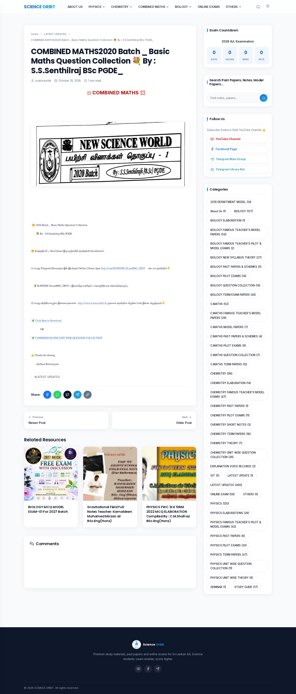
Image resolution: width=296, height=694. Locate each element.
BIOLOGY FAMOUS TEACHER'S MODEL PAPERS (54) (235, 232)
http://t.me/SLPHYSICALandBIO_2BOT (123, 268)
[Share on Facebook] (47, 395)
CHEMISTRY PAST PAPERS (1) (229, 406)
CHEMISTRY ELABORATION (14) (230, 383)
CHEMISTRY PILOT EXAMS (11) (229, 415)
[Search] (263, 98)
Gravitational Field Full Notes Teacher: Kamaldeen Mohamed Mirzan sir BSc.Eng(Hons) (109, 514)
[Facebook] (148, 669)
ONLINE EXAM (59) (222, 494)
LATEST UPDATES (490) (226, 485)
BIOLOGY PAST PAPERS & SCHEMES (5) (235, 266)
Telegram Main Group (231, 159)
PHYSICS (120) (219, 503)
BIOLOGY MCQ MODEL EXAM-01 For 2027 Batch (48, 509)
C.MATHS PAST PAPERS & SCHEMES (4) (236, 336)
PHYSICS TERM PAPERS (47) (228, 554)
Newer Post (37, 420)
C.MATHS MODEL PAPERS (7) (229, 327)
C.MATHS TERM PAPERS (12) (228, 364)
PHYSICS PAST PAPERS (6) (227, 535)
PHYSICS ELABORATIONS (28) (229, 513)
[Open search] (258, 7)
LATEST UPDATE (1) (240, 475)
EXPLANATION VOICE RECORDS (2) (233, 466)
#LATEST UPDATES (47, 377)
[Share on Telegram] (77, 395)
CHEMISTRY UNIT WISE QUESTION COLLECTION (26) (233, 455)
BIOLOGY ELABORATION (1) (227, 220)
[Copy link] (88, 395)
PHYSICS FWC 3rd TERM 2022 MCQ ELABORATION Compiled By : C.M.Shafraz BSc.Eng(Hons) (168, 514)
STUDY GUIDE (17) (246, 587)
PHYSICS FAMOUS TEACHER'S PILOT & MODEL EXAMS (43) (235, 524)
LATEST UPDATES (55, 34)
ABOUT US (75, 6)
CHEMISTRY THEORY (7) (226, 443)
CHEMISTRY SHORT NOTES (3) (230, 424)
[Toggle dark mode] (268, 7)
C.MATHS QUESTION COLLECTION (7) (235, 355)
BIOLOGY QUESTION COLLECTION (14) (235, 285)
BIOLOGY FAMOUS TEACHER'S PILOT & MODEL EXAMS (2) (235, 246)
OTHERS (232, 6)
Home (34, 34)
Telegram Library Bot (230, 169)
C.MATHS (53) (219, 304)
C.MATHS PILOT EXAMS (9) (228, 345)
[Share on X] (67, 395)
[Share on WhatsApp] (57, 395)
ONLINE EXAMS (209, 6)
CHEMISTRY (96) (221, 373)
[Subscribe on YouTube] (138, 669)
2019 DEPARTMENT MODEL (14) (230, 202)
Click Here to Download (48, 320)
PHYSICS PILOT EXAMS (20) (228, 545)
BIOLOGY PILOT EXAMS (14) (228, 276)
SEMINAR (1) (218, 587)
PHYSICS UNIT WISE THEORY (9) (231, 577)
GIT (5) (214, 475)
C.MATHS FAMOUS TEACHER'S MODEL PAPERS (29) (235, 315)
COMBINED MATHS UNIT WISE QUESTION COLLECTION (68, 338)
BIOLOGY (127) (243, 211)
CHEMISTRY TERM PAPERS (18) (230, 434)
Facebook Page (226, 149)
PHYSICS (95, 6)
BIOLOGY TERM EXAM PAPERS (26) (233, 294)
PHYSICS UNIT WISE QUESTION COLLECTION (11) (230, 566)
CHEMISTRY (119, 6)
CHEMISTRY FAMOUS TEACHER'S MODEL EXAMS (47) (237, 394)
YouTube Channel (228, 139)
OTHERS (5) (250, 494)
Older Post (184, 420)
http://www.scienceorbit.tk (92, 303)
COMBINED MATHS (151, 6)
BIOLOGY (181, 6)
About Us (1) (218, 211)
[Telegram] (157, 669)
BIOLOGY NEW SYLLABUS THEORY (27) (236, 257)
